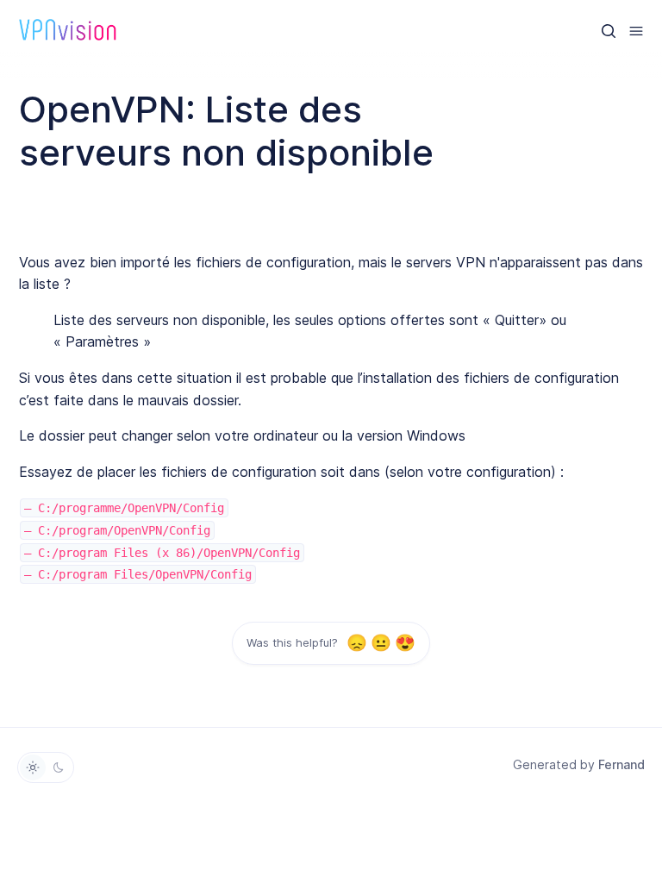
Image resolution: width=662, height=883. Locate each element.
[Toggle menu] (636, 30)
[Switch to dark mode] (59, 767)
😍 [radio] (405, 643)
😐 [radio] (380, 643)
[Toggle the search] (608, 30)
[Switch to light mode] (33, 767)
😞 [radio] (356, 643)
